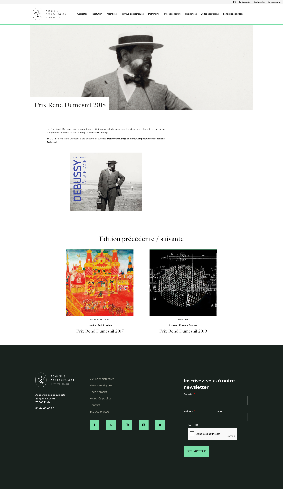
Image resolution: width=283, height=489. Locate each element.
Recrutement (98, 392)
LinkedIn (144, 425)
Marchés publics (100, 398)
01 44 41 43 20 (44, 408)
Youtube (160, 425)
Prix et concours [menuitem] (172, 13)
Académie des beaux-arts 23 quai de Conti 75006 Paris (50, 399)
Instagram (127, 425)
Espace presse (99, 411)
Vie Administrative (102, 379)
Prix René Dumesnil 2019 (183, 331)
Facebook (94, 425)
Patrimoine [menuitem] (154, 13)
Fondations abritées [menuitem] (233, 13)
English (239, 2)
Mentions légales (101, 385)
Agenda (246, 2)
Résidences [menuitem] (191, 13)
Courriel (188, 394)
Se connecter (274, 2)
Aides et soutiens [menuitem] (210, 13)
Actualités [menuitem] (82, 13)
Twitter (111, 425)
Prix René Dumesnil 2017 (100, 331)
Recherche (259, 2)
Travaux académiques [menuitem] (132, 13)
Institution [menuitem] (97, 13)
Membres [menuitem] (112, 13)
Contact (95, 405)
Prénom (188, 411)
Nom (220, 411)
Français (234, 2)
